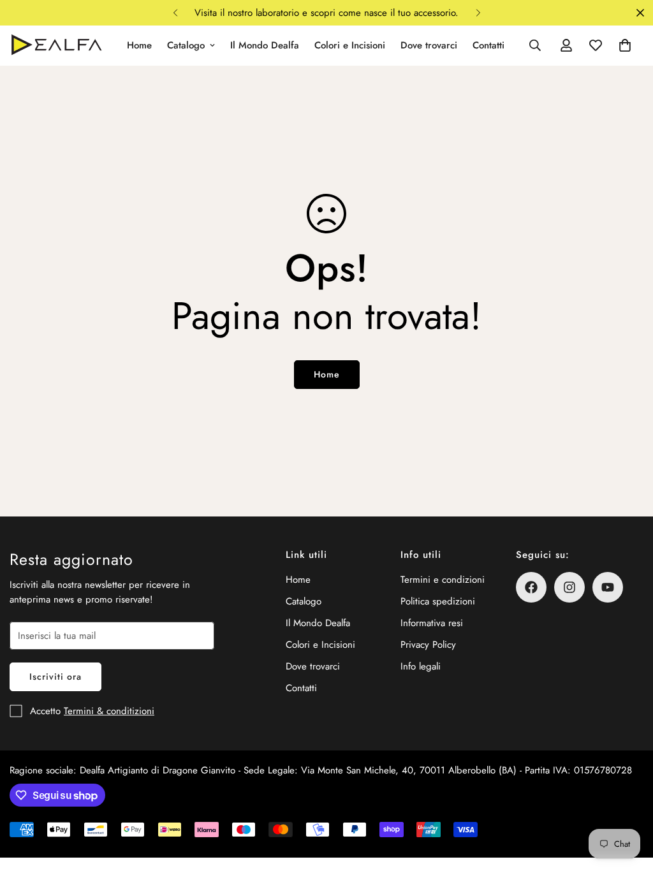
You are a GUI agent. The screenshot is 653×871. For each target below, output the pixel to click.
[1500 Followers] (531, 587)
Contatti (488, 45)
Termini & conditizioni (109, 711)
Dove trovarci (428, 45)
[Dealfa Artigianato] (56, 45)
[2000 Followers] (569, 587)
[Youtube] (607, 587)
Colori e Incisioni (349, 45)
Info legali (420, 666)
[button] (625, 45)
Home (139, 45)
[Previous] (175, 13)
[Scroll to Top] (628, 801)
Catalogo (186, 45)
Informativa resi (431, 623)
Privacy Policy (428, 645)
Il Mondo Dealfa (264, 45)
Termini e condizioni (442, 580)
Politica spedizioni (437, 601)
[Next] (478, 13)
